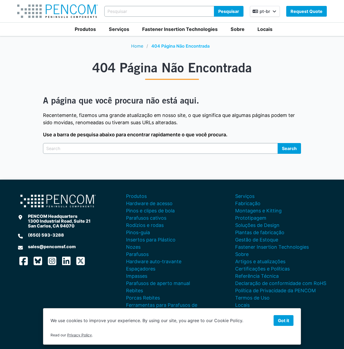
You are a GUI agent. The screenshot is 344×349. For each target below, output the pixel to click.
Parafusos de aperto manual (158, 283)
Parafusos (137, 254)
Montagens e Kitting (258, 210)
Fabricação (247, 203)
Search (289, 148)
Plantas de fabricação (259, 232)
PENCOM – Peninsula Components (57, 11)
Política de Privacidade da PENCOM (275, 290)
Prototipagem (250, 218)
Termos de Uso (252, 298)
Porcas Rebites (143, 298)
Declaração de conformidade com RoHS (280, 283)
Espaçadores (140, 269)
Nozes (133, 247)
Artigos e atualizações (260, 261)
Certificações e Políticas (262, 269)
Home (137, 46)
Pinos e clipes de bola (150, 210)
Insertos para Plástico (150, 240)
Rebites (134, 290)
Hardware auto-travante (153, 261)
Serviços (119, 29)
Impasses (136, 276)
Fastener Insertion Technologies (180, 29)
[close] (334, 9)
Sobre (238, 29)
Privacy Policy (79, 335)
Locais (265, 29)
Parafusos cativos (146, 218)
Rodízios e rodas (145, 225)
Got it (283, 320)
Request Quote (306, 11)
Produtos (85, 29)
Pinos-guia (138, 232)
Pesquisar (228, 11)
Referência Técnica (257, 276)
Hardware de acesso (149, 203)
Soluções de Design (257, 225)
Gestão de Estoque (256, 240)
